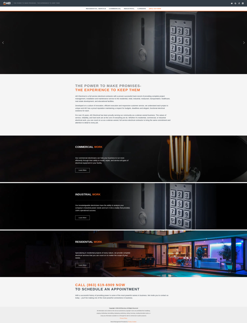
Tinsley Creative (132, 321)
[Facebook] (239, 3)
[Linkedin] (243, 3)
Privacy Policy (123, 318)
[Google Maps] (235, 3)
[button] (3, 42)
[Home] (232, 3)
